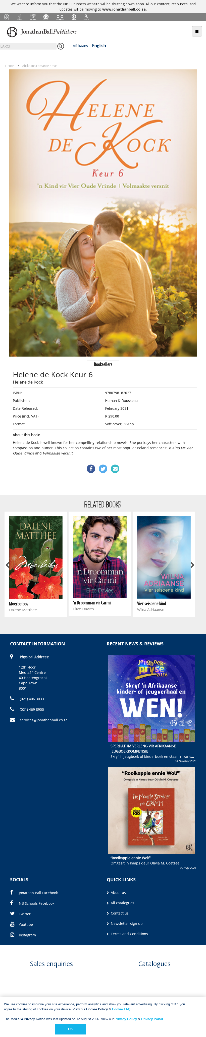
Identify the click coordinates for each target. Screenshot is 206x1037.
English (99, 45)
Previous (7, 565)
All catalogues (122, 902)
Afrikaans (80, 45)
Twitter (25, 913)
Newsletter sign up (126, 923)
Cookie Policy (97, 1009)
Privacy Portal (152, 1019)
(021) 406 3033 (31, 698)
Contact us (119, 913)
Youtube (26, 924)
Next (192, 565)
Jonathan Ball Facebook (38, 892)
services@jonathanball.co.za (44, 720)
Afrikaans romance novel (40, 66)
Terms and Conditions (129, 933)
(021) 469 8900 (31, 709)
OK (70, 1029)
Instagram (27, 935)
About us (118, 892)
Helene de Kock (28, 382)
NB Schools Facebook (36, 903)
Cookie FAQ (121, 1009)
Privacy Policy (126, 1019)
